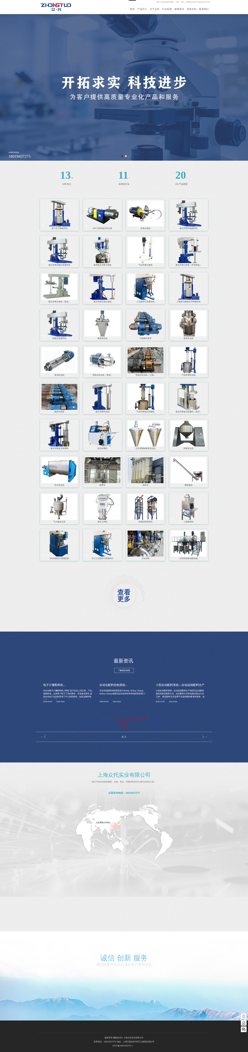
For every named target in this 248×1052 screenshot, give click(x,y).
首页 (132, 9)
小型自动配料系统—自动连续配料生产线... (180, 685)
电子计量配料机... (54, 685)
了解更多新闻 (124, 670)
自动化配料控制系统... (113, 685)
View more (60, 702)
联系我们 (204, 9)
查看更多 (124, 595)
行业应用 (167, 9)
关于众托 (154, 9)
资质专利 (191, 9)
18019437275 (110, 1041)
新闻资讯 (179, 9)
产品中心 (142, 9)
